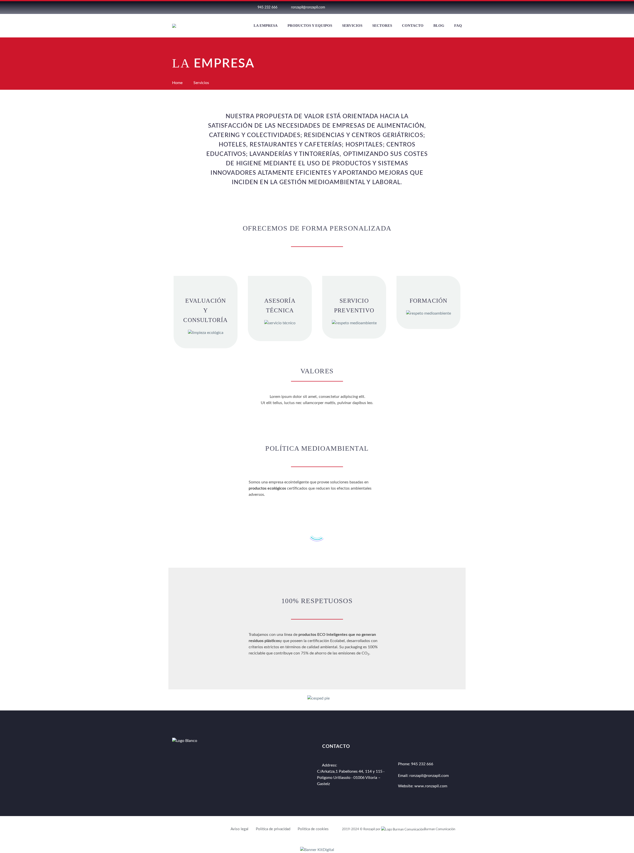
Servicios (352, 26)
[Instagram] (367, 10)
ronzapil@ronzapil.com (308, 7)
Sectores (382, 26)
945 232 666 (267, 7)
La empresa (266, 26)
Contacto (412, 26)
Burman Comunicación (439, 829)
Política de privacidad (273, 829)
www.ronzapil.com (430, 786)
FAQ (458, 26)
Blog (438, 26)
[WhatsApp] (377, 10)
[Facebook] (346, 10)
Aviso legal (239, 829)
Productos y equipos (310, 26)
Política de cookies (313, 829)
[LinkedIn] (357, 10)
